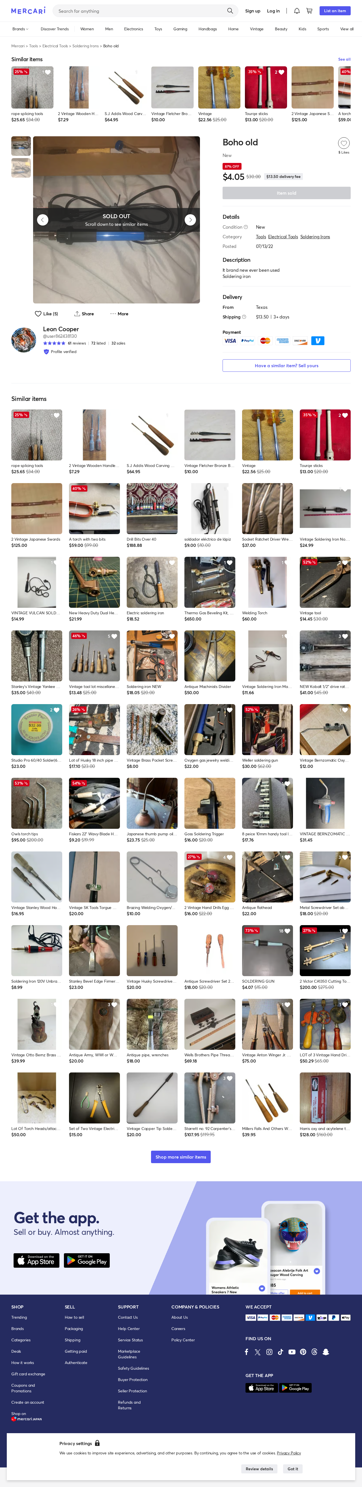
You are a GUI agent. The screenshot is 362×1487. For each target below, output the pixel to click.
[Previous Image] (43, 220)
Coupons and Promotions (23, 1387)
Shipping (72, 1339)
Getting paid (76, 1351)
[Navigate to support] (250, 1317)
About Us (179, 1317)
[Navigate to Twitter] (258, 1352)
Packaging (74, 1328)
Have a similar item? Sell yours (286, 365)
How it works (22, 1362)
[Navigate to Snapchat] (325, 1352)
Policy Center (183, 1339)
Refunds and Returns (129, 1404)
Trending (19, 1317)
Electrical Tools (55, 45)
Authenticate (76, 1362)
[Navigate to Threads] (314, 1352)
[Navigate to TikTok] (280, 1352)
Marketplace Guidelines (129, 1353)
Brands (17, 1328)
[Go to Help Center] (246, 227)
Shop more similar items (181, 1157)
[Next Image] (190, 220)
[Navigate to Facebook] (246, 1352)
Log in (273, 11)
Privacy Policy (289, 1453)
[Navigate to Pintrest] (303, 1352)
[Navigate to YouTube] (292, 1352)
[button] (297, 10)
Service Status (130, 1339)
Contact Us (127, 1317)
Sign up (252, 11)
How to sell (74, 1317)
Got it (293, 1468)
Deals (16, 1351)
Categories (20, 1339)
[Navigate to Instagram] (269, 1352)
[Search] (230, 10)
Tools (33, 45)
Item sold (286, 193)
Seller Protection (132, 1390)
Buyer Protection (132, 1379)
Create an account (27, 1402)
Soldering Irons (85, 45)
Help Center (128, 1328)
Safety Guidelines (133, 1368)
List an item (335, 10)
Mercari (18, 45)
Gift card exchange (28, 1373)
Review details (259, 1468)
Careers (178, 1328)
